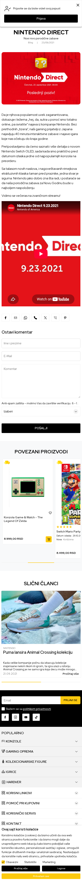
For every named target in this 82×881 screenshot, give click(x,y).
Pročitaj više (71, 673)
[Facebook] (6, 318)
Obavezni (12, 862)
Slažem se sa (28, 708)
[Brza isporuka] (8, 462)
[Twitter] (45, 318)
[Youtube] (25, 717)
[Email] (16, 318)
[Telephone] (55, 318)
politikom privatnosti (37, 709)
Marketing (49, 862)
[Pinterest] (65, 317)
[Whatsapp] (25, 318)
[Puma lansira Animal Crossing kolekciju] (41, 617)
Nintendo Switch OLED (18, 151)
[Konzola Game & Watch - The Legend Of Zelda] (28, 487)
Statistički (30, 862)
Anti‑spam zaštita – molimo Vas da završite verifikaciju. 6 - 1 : (40, 403)
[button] (50, 512)
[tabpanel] (28, 501)
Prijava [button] (41, 19)
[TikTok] (36, 717)
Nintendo (9, 648)
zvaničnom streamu (46, 196)
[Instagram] (15, 717)
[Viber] (35, 318)
